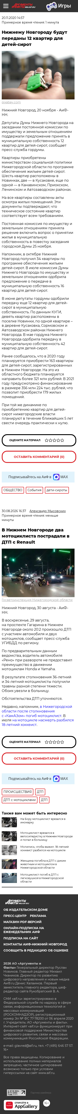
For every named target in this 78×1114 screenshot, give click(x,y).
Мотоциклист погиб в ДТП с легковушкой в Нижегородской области (42, 878)
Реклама (38, 916)
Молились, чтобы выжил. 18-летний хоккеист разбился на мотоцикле (44, 848)
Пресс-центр (14, 916)
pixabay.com (11, 102)
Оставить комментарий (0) (39, 457)
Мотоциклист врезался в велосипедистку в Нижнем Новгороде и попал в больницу (46, 836)
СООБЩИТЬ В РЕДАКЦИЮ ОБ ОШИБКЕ (35, 950)
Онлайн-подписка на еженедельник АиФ (23, 930)
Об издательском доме (25, 910)
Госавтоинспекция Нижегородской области (37, 600)
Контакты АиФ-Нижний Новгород (35, 944)
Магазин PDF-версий (22, 922)
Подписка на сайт (20, 938)
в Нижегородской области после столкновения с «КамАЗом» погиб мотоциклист (37, 711)
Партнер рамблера (41, 1092)
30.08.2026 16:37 (14, 511)
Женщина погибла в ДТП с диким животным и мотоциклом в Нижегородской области (43, 864)
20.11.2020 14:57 (13, 18)
